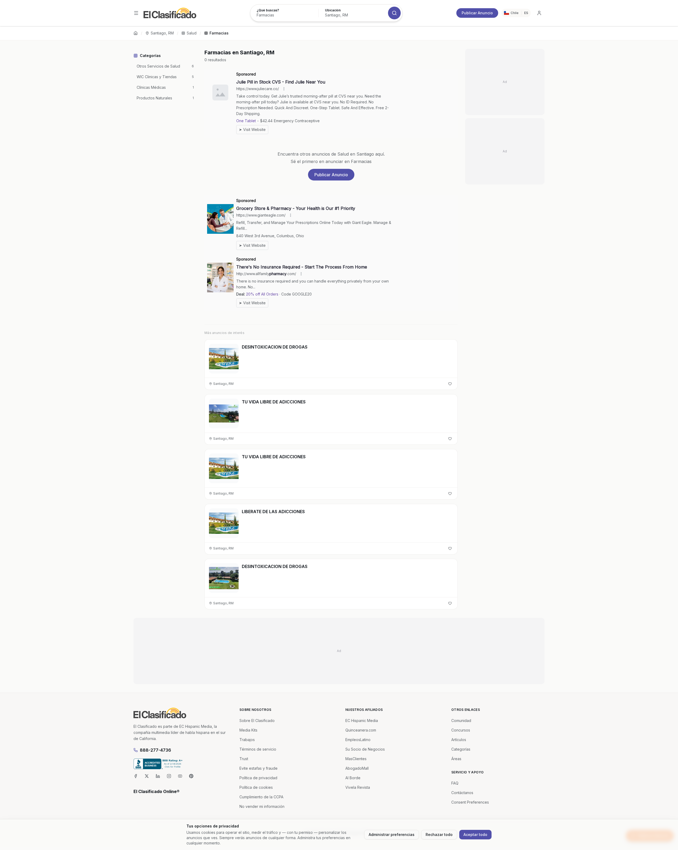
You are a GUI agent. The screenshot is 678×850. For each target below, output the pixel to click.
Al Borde (352, 778)
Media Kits (248, 730)
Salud (192, 33)
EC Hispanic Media (361, 720)
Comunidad (461, 720)
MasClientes (356, 758)
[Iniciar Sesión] (539, 13)
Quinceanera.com (360, 730)
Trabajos (247, 739)
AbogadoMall (357, 768)
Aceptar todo (475, 834)
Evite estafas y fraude (258, 768)
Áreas (456, 758)
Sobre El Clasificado (257, 720)
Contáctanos (462, 792)
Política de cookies (256, 787)
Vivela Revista (357, 787)
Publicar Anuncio (477, 13)
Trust (243, 758)
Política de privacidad (258, 778)
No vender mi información (261, 806)
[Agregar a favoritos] (450, 384)
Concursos (460, 730)
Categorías (460, 749)
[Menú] (136, 13)
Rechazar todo (439, 834)
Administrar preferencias (391, 834)
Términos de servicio (257, 749)
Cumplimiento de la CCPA (261, 797)
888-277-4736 (155, 750)
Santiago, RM (162, 33)
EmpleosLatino (358, 739)
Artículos (458, 739)
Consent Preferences (470, 802)
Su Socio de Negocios (365, 749)
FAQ (454, 783)
